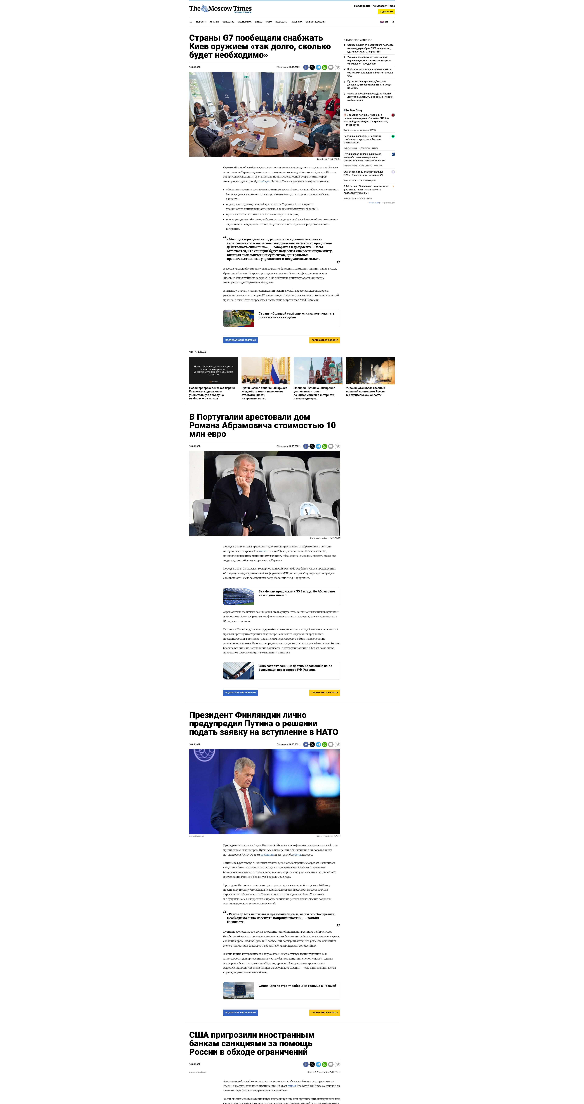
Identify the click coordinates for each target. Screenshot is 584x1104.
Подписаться (292, 570)
